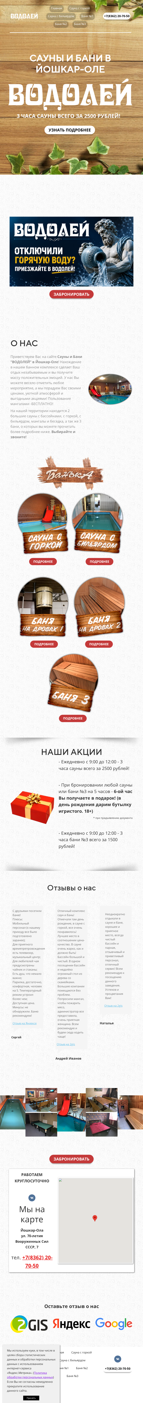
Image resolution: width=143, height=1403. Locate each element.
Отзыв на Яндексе (25, 1023)
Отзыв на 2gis (66, 1044)
